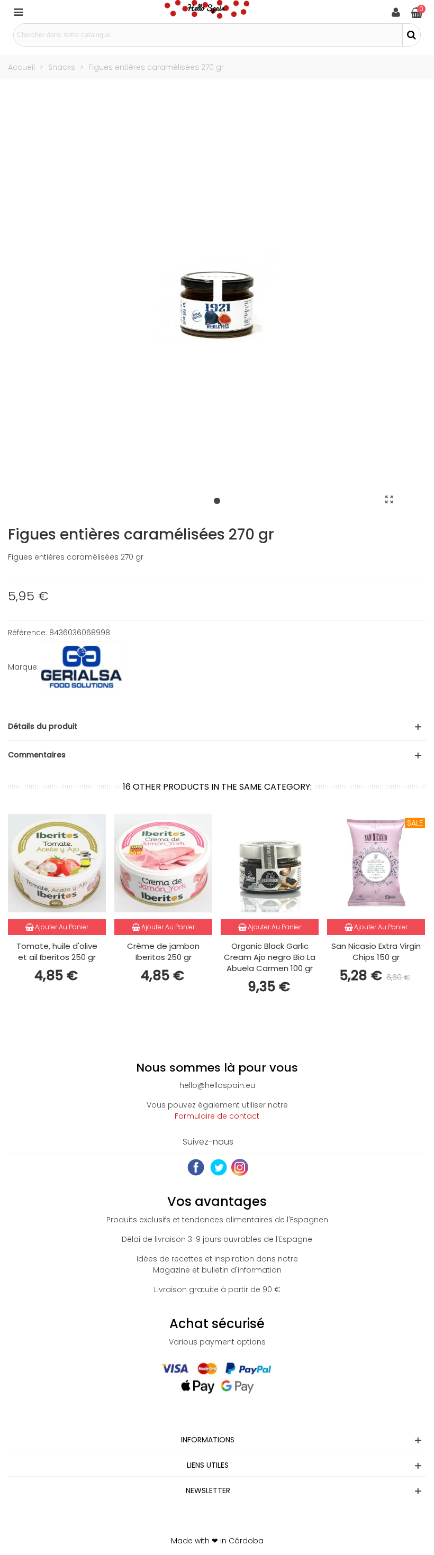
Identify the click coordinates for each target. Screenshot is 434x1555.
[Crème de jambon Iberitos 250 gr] (163, 863)
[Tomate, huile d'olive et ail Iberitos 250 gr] (57, 863)
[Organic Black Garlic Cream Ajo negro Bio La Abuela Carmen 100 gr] (270, 863)
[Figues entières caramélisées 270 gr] (389, 500)
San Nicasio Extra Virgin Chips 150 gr (376, 951)
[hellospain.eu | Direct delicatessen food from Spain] (207, 11)
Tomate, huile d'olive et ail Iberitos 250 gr (56, 951)
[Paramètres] (396, 12)
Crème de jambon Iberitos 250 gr (163, 951)
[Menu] (18, 12)
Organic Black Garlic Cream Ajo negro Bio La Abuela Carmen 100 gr (269, 957)
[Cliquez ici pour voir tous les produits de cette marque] (81, 667)
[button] (217, 501)
